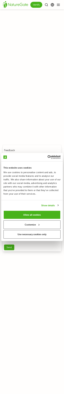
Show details (48, 205)
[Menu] (58, 5)
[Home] (15, 4)
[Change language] (52, 5)
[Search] (46, 5)
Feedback (9, 150)
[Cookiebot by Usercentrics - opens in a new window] (48, 157)
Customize (30, 224)
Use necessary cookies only (32, 234)
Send (9, 247)
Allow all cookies (32, 215)
